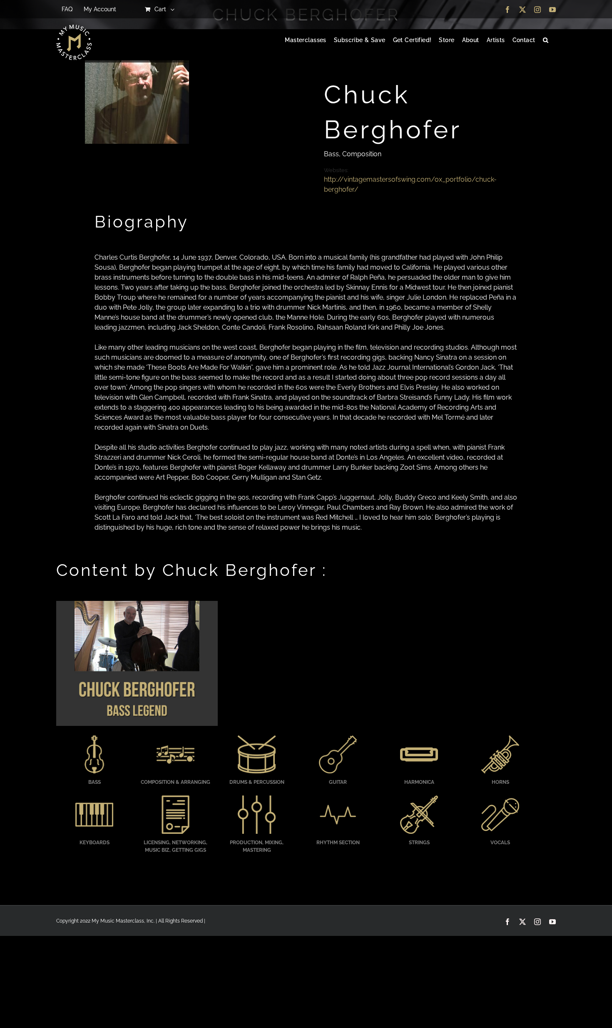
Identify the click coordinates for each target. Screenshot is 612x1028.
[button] (545, 40)
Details (137, 664)
